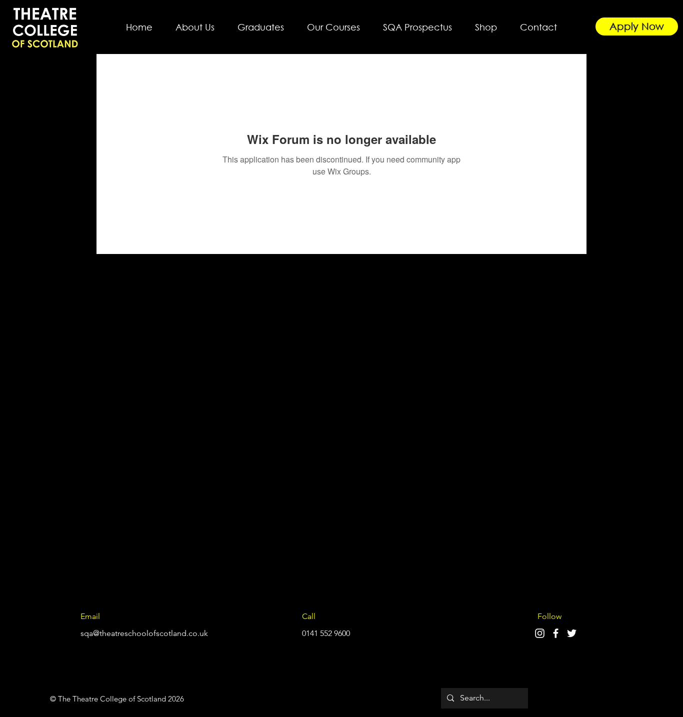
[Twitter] (572, 633)
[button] (195, 22)
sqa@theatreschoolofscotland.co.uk (144, 633)
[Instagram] (540, 633)
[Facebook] (556, 633)
